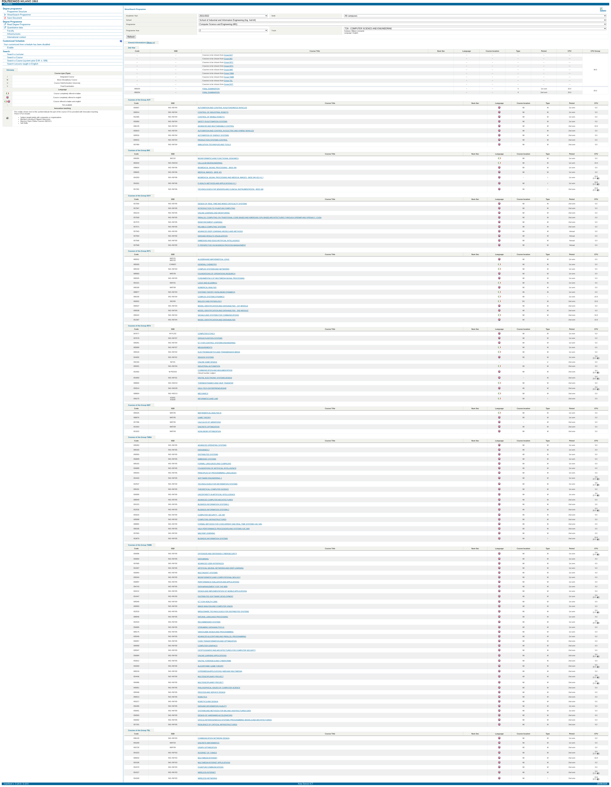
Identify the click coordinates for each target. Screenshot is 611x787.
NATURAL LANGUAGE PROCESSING (213, 617)
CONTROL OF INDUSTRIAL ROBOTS (213, 112)
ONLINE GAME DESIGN (207, 362)
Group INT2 (228, 66)
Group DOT (228, 84)
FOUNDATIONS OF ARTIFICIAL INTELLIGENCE (217, 468)
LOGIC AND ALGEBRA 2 (207, 283)
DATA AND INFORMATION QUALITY (212, 706)
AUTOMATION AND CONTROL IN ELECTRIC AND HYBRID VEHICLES (226, 131)
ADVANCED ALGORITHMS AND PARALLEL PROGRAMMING (222, 636)
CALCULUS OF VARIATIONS (209, 422)
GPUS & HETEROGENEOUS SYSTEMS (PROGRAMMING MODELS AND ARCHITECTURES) (235, 720)
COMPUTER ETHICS (206, 334)
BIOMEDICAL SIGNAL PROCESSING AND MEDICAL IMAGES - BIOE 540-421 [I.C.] (230, 177)
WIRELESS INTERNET (207, 772)
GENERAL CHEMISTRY (207, 264)
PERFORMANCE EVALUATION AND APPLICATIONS (218, 582)
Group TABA (229, 73)
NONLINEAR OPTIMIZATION (209, 431)
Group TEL (228, 81)
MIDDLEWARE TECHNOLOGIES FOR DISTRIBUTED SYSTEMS (223, 611)
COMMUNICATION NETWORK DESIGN (213, 738)
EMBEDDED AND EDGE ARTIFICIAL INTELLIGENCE (219, 241)
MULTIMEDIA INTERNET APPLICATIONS (214, 762)
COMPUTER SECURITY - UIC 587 (211, 515)
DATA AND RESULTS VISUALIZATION (213, 236)
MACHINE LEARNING (206, 533)
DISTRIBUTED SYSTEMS (208, 454)
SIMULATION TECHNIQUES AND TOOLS (214, 144)
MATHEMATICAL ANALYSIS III (209, 413)
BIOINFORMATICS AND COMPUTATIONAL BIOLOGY (219, 577)
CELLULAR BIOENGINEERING (210, 163)
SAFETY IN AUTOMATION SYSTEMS (212, 121)
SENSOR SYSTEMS (206, 357)
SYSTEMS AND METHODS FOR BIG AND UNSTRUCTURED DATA (224, 711)
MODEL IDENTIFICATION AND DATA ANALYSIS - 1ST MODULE (223, 306)
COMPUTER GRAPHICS (207, 646)
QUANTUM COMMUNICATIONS (210, 767)
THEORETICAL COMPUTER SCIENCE (213, 489)
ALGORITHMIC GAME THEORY (210, 666)
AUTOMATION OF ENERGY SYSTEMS (213, 135)
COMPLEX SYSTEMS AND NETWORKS (213, 269)
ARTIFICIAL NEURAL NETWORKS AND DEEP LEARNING (221, 568)
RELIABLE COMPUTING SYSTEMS (212, 227)
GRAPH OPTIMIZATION (207, 747)
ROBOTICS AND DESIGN (208, 701)
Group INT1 (228, 62)
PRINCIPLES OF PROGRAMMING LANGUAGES (217, 473)
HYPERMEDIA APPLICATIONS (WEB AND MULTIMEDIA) (220, 671)
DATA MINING (203, 559)
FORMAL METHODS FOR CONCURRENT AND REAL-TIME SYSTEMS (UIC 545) (230, 524)
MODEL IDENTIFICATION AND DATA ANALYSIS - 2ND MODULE (223, 310)
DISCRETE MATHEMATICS (208, 743)
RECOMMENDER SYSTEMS (209, 622)
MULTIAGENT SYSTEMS (208, 573)
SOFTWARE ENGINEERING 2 (210, 478)
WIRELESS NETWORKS (207, 778)
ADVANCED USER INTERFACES (211, 563)
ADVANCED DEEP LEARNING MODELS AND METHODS (220, 231)
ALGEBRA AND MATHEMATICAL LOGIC (213, 259)
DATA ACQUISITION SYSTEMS (210, 338)
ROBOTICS (202, 697)
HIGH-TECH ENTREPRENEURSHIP (212, 388)
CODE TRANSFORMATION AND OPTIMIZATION (217, 641)
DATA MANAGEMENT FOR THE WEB (212, 586)
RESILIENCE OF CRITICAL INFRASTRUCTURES (217, 724)
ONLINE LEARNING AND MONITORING (214, 213)
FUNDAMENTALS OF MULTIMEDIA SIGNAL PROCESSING (221, 278)
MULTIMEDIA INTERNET (207, 758)
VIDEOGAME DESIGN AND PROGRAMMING (216, 632)
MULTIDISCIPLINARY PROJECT (211, 676)
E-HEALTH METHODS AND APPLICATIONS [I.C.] (217, 183)
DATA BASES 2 (203, 450)
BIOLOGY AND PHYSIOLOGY (210, 301)
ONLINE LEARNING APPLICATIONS (212, 655)
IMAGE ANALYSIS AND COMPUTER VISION (215, 606)
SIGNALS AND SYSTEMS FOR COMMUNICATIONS (218, 315)
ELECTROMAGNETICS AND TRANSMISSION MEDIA (219, 352)
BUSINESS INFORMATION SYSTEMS (213, 538)
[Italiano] (603, 10)
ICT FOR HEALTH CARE (207, 602)
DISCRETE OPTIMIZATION (208, 427)
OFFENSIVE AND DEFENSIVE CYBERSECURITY (217, 554)
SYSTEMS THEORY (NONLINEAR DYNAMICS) (216, 292)
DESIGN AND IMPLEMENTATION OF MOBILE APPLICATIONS (222, 591)
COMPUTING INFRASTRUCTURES (212, 519)
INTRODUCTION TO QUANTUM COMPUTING (216, 208)
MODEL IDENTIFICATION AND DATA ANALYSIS (216, 320)
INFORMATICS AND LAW (208, 399)
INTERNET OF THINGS (207, 753)
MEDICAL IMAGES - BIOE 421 (210, 172)
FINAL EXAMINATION (211, 89)
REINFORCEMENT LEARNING (210, 222)
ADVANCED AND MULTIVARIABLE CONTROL (216, 126)
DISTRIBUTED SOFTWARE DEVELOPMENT (215, 596)
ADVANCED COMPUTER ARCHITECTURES (215, 500)
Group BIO (228, 59)
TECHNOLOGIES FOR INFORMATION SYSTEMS (217, 484)
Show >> (150, 43)
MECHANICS (203, 393)
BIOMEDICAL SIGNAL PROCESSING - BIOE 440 (217, 168)
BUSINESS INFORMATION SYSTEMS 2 (213, 510)
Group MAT (228, 70)
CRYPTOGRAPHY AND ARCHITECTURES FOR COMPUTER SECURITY (227, 650)
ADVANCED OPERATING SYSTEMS (212, 445)
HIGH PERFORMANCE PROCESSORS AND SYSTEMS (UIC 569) (224, 529)
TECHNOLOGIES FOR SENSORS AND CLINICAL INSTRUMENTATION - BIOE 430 (230, 189)
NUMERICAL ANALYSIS (207, 287)
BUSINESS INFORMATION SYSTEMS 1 (213, 504)
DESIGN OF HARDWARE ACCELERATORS (215, 715)
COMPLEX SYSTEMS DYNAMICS (211, 297)
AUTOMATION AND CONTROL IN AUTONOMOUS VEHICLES (222, 108)
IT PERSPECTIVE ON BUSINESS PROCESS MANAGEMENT (222, 245)
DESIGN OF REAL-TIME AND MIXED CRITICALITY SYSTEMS (222, 204)
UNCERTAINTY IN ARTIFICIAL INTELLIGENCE (216, 494)
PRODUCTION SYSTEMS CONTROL (213, 140)
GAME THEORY (204, 417)
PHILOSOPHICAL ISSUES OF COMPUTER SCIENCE (219, 688)
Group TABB (229, 77)
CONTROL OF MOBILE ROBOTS (211, 117)
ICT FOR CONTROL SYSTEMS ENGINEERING (216, 343)
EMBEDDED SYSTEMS (207, 459)
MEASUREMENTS (205, 347)
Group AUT (228, 55)
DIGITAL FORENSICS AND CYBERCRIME (214, 661)
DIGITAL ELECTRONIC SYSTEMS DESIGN (215, 378)
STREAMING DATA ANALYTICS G (211, 627)
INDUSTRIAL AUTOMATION (209, 366)
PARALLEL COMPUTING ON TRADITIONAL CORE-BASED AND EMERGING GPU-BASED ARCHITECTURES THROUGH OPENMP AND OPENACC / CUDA (259, 217)
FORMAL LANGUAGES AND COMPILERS (214, 464)
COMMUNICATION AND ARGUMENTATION (215, 370)
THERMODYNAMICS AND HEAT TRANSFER (215, 383)
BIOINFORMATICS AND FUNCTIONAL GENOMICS (218, 158)
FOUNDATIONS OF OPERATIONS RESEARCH (216, 274)
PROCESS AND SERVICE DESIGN (211, 692)
